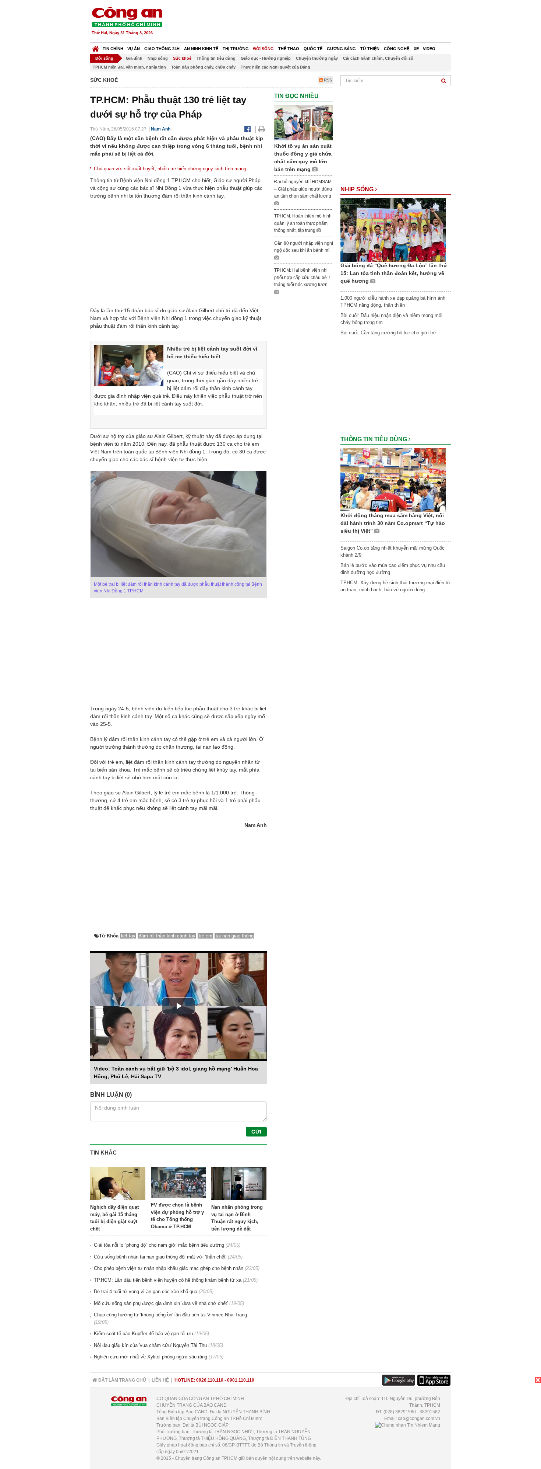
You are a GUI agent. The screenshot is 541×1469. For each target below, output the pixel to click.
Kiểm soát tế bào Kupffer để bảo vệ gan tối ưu (143, 1333)
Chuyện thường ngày (317, 58)
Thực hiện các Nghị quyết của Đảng (275, 67)
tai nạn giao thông (235, 936)
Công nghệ (396, 48)
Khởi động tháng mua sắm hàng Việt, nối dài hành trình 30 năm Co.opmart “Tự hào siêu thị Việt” (392, 523)
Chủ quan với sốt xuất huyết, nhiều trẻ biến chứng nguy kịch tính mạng (170, 168)
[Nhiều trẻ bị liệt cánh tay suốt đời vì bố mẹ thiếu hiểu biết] (128, 365)
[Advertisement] (317, 22)
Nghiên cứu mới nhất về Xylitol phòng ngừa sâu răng (150, 1357)
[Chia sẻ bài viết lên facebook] (247, 129)
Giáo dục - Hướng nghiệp (266, 58)
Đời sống (263, 48)
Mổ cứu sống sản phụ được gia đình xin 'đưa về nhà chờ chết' (161, 1303)
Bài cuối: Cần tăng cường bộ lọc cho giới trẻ (388, 332)
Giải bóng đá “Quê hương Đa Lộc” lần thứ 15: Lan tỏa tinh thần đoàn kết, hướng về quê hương (393, 273)
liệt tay (128, 936)
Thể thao (288, 48)
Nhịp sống (158, 58)
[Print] (261, 129)
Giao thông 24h (162, 48)
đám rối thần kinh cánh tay (167, 936)
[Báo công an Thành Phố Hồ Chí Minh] (127, 16)
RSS (327, 80)
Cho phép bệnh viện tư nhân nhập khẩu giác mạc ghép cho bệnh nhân (168, 1268)
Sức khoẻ (182, 58)
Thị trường (236, 48)
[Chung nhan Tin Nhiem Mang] (407, 1425)
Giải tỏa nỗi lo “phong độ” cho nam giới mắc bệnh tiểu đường (159, 1245)
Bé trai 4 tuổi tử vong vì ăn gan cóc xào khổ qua (145, 1291)
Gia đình (134, 58)
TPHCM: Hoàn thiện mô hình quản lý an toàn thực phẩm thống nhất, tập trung (303, 223)
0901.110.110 (240, 1380)
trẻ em (205, 936)
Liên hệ (160, 1380)
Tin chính (113, 48)
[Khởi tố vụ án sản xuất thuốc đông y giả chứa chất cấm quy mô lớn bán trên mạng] (303, 122)
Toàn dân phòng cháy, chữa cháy (203, 67)
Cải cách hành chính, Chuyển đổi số (378, 58)
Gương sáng (341, 48)
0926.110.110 (209, 1380)
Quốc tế (313, 48)
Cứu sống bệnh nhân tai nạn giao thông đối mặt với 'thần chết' (160, 1257)
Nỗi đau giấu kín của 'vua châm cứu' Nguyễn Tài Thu (150, 1345)
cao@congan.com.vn (419, 1418)
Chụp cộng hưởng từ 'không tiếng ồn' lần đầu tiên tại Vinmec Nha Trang (170, 1314)
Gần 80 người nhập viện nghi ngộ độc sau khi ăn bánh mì (303, 247)
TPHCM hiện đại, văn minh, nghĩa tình (129, 67)
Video (429, 48)
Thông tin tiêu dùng (216, 58)
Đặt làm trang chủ (121, 1380)
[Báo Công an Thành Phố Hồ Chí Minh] (95, 47)
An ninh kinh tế (201, 48)
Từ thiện (369, 48)
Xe (416, 48)
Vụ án (133, 48)
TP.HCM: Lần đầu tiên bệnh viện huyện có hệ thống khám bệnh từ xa (167, 1280)
